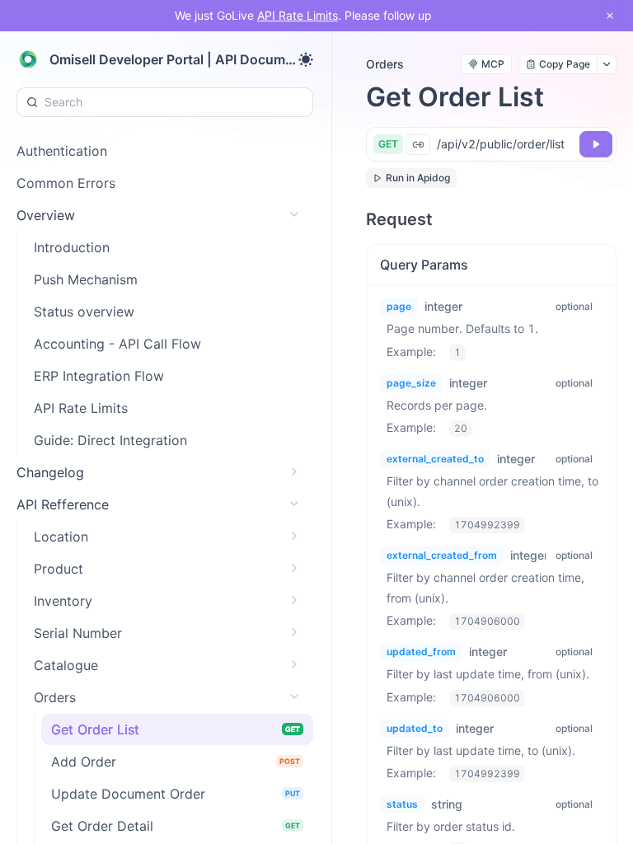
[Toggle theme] (305, 59)
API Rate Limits (297, 15)
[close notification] (610, 16)
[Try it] (595, 144)
